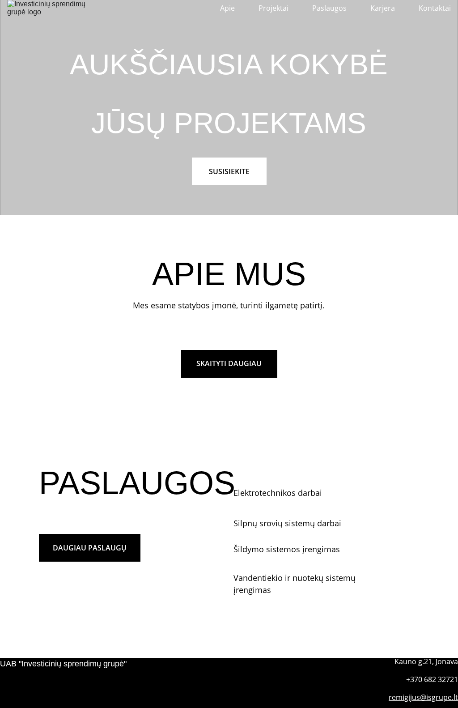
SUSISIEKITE (229, 171)
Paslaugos (329, 8)
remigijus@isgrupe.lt (423, 697)
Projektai (273, 8)
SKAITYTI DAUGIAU (229, 363)
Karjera (382, 8)
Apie (227, 8)
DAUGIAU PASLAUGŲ (90, 548)
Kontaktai (435, 8)
